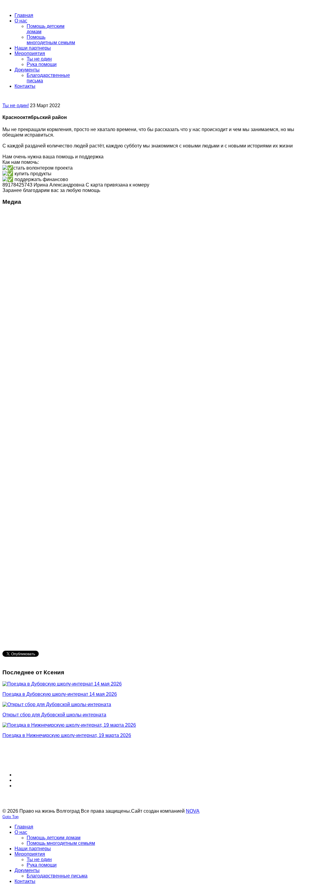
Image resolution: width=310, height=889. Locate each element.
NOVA (193, 811)
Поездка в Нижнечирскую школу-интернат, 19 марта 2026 (66, 735)
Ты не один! (15, 105)
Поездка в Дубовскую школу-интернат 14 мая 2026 (59, 694)
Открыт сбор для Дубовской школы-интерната (54, 714)
